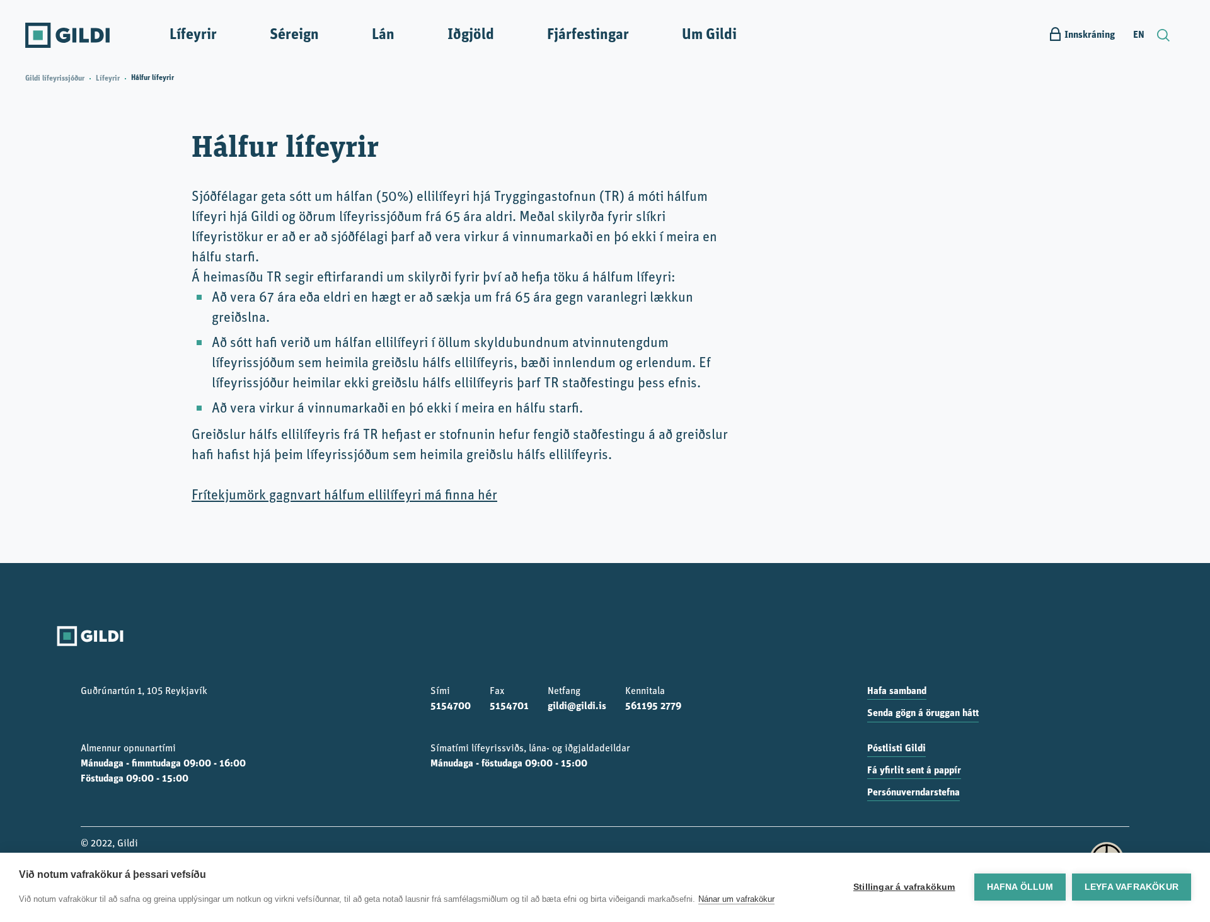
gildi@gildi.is (577, 707)
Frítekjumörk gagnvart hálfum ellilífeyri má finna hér (344, 496)
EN (1138, 35)
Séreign (294, 35)
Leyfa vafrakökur (1131, 887)
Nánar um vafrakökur (736, 899)
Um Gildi (709, 35)
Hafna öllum (1020, 887)
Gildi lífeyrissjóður (54, 79)
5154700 (450, 707)
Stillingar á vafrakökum (904, 887)
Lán (383, 35)
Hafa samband (896, 691)
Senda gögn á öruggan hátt (923, 714)
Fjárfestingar (588, 35)
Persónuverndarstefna (913, 793)
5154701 (509, 707)
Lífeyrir (193, 35)
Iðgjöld (470, 35)
